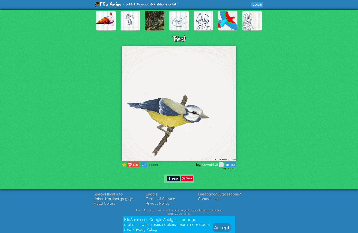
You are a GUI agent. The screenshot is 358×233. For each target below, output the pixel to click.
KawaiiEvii (210, 164)
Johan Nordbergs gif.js (113, 198)
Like (133, 164)
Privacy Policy (144, 229)
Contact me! (208, 198)
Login (257, 4)
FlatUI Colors (104, 203)
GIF (144, 164)
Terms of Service (160, 198)
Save (189, 178)
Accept (221, 227)
